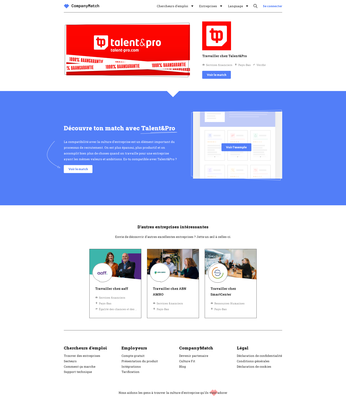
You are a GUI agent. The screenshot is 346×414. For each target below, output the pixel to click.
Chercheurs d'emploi (172, 6)
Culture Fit (187, 361)
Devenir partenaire (193, 356)
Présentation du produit (139, 361)
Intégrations (131, 366)
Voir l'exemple (236, 147)
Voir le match (216, 75)
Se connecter (272, 6)
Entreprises (208, 6)
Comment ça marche (79, 366)
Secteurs (70, 361)
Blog (182, 366)
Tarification (130, 372)
